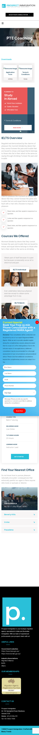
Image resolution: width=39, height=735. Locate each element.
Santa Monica (10, 503)
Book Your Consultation (18, 15)
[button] (19, 23)
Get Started (19, 457)
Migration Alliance (7, 661)
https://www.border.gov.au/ (11, 654)
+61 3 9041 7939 (9, 719)
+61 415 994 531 (12, 716)
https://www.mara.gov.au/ (10, 651)
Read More (17, 128)
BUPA (3, 663)
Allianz (3, 666)
